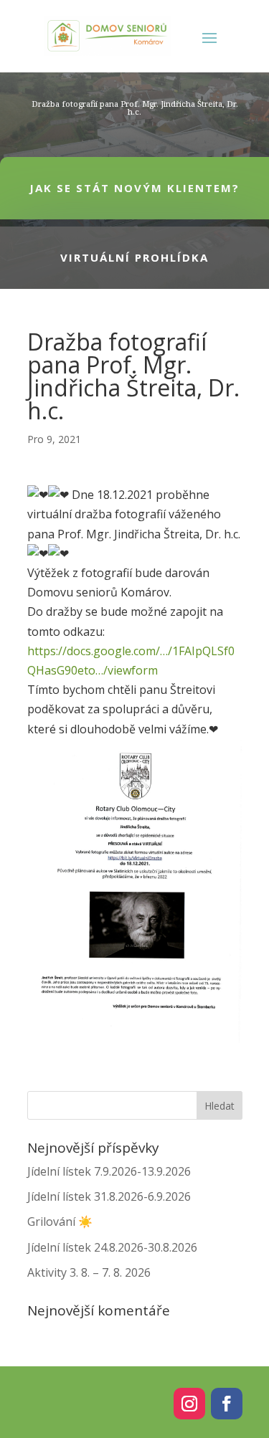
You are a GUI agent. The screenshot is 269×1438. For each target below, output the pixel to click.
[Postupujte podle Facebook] (226, 1403)
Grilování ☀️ (60, 1221)
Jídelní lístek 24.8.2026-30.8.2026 (112, 1247)
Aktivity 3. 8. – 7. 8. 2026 (89, 1272)
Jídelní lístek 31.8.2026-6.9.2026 (109, 1196)
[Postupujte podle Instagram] (189, 1403)
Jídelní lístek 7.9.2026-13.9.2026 (109, 1171)
